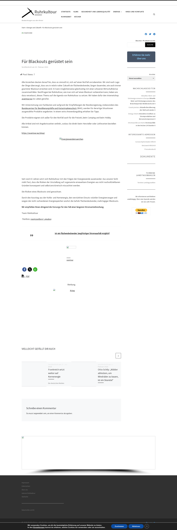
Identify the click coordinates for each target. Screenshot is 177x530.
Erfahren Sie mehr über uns (141, 56)
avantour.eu (27, 98)
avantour (70, 260)
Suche (150, 45)
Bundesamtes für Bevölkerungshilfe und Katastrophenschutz (49, 108)
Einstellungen (39, 527)
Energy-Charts (133, 114)
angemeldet (38, 413)
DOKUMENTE (147, 156)
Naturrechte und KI (28, 510)
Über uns (25, 490)
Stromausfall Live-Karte (136, 123)
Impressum (25, 483)
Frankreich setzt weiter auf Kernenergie (56, 373)
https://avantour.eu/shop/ (33, 133)
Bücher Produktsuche (145, 41)
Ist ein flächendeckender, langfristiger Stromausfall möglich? (82, 233)
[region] (88, 455)
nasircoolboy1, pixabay (40, 219)
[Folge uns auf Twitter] (150, 34)
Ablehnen (136, 526)
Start (23, 28)
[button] (24, 269)
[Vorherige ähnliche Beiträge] (112, 355)
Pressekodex (149, 149)
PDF (27, 276)
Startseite (25, 497)
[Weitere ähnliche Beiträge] (118, 355)
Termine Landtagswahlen (146, 182)
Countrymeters (134, 107)
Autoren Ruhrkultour (28, 493)
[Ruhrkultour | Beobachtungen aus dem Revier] (28, 12)
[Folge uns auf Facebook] (146, 34)
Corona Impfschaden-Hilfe (144, 142)
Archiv (152, 74)
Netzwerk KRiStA (148, 145)
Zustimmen (119, 526)
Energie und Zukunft (34, 28)
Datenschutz (26, 486)
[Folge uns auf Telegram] (154, 34)
